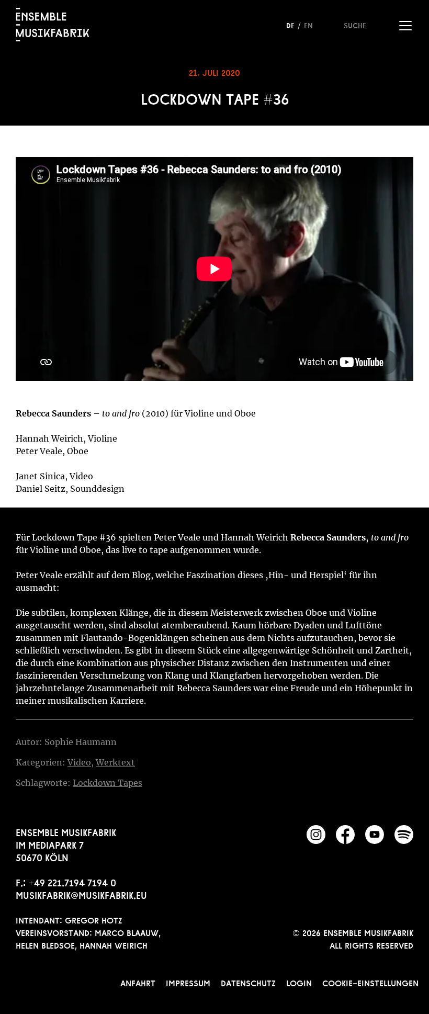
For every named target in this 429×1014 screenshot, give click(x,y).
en (308, 24)
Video (79, 762)
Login (299, 982)
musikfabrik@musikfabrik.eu (81, 894)
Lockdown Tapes (107, 783)
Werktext (115, 762)
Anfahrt (137, 982)
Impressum (188, 982)
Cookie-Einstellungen (370, 982)
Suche (355, 24)
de (290, 24)
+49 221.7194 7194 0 (72, 881)
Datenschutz (248, 982)
